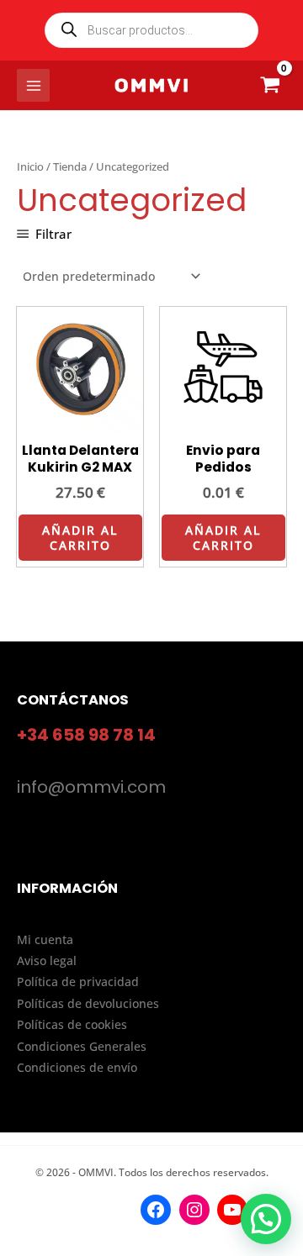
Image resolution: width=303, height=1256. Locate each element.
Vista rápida (80, 421)
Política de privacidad (78, 981)
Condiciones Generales (81, 1046)
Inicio (30, 167)
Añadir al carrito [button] (80, 537)
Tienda (70, 167)
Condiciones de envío (77, 1067)
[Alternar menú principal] (33, 85)
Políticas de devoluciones (88, 1003)
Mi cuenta (45, 939)
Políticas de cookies (72, 1024)
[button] (266, 1219)
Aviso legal (47, 960)
